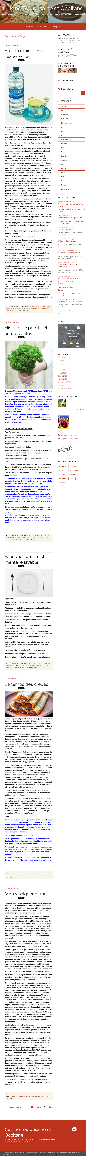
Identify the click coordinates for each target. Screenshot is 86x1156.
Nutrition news (45, 307)
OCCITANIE (9, 309)
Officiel (63, 168)
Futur (63, 135)
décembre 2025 (64, 382)
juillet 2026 (62, 361)
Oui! (59, 313)
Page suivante (48, 1107)
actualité (62, 474)
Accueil (29, 26)
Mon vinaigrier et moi (26, 893)
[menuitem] (30, 26)
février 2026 (62, 376)
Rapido (63, 177)
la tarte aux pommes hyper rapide (71, 229)
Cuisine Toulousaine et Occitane (43, 8)
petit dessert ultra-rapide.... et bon (71, 218)
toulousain (37, 309)
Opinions (64, 173)
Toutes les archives (65, 389)
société (20, 539)
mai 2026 (61, 367)
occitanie (13, 311)
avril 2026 (61, 370)
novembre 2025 (64, 385)
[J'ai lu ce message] (84, 1152)
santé (49, 665)
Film (62, 131)
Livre (63, 148)
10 (38, 1107)
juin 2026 (61, 364)
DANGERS (35, 663)
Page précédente (15, 1107)
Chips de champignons (67, 241)
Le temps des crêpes (26, 684)
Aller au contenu (7, 2)
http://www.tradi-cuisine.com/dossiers (35, 657)
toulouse (29, 309)
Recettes (9, 537)
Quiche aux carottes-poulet (69, 253)
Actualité (32, 307)
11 (40, 1107)
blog (69, 470)
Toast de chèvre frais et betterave (71, 301)
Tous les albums (79, 409)
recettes (43, 665)
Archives (42, 26)
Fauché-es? (65, 127)
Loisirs (63, 152)
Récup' (63, 185)
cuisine (44, 309)
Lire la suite (70, 42)
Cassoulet (64, 115)
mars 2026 (62, 373)
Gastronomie (66, 139)
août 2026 (62, 358)
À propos (55, 26)
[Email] (74, 1129)
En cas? (61, 290)
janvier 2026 (62, 379)
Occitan (64, 160)
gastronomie (75, 466)
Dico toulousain (66, 123)
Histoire (31, 873)
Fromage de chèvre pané (68, 278)
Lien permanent (12, 307)
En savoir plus (5, 1154)
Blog (37, 307)
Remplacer (16, 309)
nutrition (9, 667)
